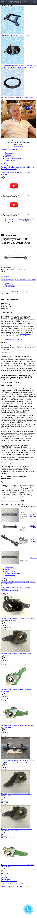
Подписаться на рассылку (9, 176)
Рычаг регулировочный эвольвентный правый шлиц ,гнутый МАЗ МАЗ (16, 829)
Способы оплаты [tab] (10, 286)
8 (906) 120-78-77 (7, 884)
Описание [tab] (8, 283)
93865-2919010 (33, 540)
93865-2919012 (33, 526)
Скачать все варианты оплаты (11, 501)
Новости (4, 163)
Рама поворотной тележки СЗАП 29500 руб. (16, 35)
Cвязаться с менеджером (9, 149)
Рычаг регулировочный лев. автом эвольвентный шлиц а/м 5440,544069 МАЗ (17, 619)
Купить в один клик (7, 280)
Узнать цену (5, 276)
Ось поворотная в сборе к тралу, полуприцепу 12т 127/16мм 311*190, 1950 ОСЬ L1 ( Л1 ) (18, 761)
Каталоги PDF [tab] (9, 285)
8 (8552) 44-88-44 (20, 884)
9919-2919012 (33, 515)
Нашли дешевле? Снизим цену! (25, 280)
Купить (3, 629)
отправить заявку (25, 334)
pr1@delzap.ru (18, 146)
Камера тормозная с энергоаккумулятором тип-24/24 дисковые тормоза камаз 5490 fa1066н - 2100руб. (18, 66)
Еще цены (4, 625)
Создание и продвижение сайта (11, 886)
